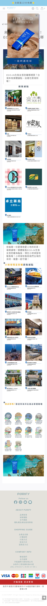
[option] (23, 3)
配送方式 (23, 542)
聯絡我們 (23, 557)
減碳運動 (23, 517)
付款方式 (23, 540)
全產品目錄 (23, 534)
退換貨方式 (23, 545)
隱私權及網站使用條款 (23, 522)
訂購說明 (23, 537)
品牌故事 (23, 515)
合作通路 (23, 520)
